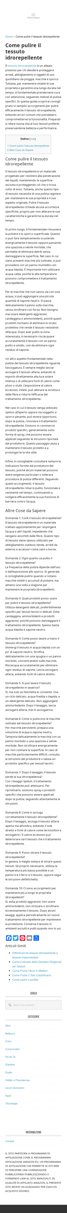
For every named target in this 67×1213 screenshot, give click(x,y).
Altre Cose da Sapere (20, 150)
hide (32, 138)
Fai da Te (10, 1056)
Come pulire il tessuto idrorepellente (28, 145)
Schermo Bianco (33, 16)
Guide (8, 1072)
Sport (8, 1095)
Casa (8, 1041)
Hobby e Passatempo (17, 1080)
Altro (7, 1025)
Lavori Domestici (14, 1087)
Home (9, 36)
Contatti (9, 1141)
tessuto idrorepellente (22, 66)
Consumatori (12, 1049)
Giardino (10, 1064)
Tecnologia (11, 1103)
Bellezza (10, 1033)
